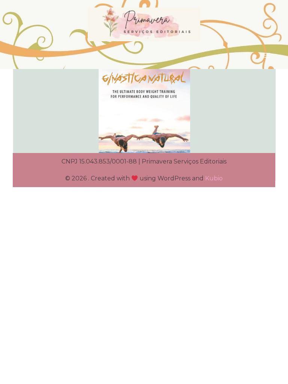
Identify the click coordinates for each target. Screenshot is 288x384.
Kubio (214, 178)
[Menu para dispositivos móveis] (267, 55)
